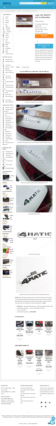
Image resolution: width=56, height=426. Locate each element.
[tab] (18, 67)
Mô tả (18, 67)
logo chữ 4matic (46, 59)
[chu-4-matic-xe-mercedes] (24, 26)
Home (2, 10)
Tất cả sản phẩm (43, 53)
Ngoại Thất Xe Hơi (44, 50)
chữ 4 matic (49, 55)
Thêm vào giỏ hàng (45, 46)
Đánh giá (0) (25, 67)
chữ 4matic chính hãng (45, 57)
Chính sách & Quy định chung (26, 388)
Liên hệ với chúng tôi (23, 423)
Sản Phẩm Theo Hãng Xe (10, 10)
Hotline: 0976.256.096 (33, 423)
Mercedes (19, 10)
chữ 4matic (37, 57)
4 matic (45, 55)
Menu (4, 7)
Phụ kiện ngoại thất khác (40, 52)
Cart (51, 3)
